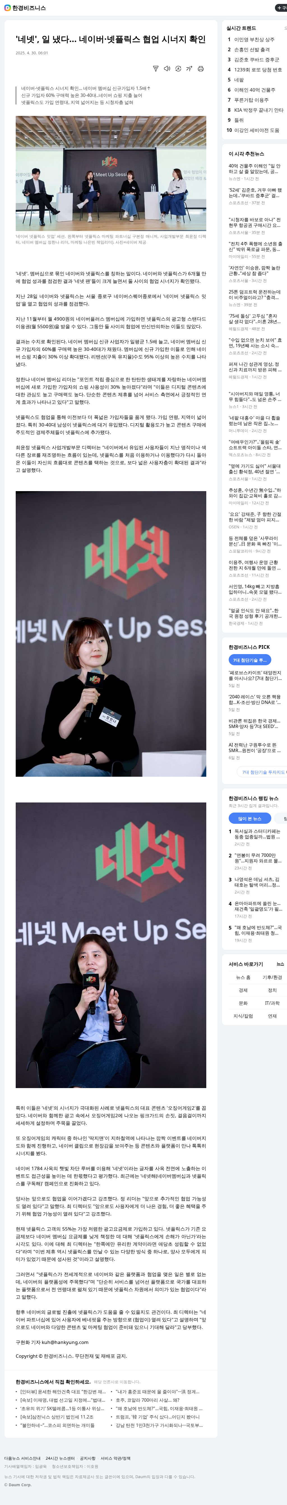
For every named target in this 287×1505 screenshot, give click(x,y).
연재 (272, 1016)
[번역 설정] (178, 68)
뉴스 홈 (243, 977)
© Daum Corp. (18, 1484)
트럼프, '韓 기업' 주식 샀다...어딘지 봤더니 (158, 1417)
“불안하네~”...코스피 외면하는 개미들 (57, 1425)
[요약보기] (155, 68)
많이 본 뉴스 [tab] (249, 818)
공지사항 (88, 1458)
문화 (243, 1003)
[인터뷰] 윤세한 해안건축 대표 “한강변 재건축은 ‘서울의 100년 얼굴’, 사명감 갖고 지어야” (64, 1392)
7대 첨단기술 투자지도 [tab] (252, 660)
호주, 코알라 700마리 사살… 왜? (147, 1400)
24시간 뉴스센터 (60, 1458)
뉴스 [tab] (280, 963)
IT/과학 (272, 1003)
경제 (243, 990)
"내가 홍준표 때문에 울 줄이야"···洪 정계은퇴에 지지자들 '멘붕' (159, 1392)
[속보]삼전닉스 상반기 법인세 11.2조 (57, 1417)
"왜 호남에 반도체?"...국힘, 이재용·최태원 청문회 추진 (159, 1408)
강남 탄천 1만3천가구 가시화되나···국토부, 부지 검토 (159, 1425)
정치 (272, 990)
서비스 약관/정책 (116, 1458)
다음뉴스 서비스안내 (22, 1458)
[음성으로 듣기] (167, 68)
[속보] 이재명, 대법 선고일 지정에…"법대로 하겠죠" (64, 1400)
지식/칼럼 (243, 1016)
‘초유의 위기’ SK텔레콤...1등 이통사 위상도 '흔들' (64, 1408)
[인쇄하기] (200, 68)
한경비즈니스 (29, 8)
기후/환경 (272, 977)
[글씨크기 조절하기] (189, 68)
